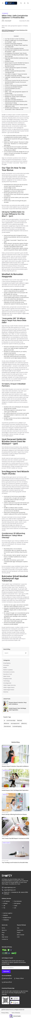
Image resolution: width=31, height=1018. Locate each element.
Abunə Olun (8, 90)
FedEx (15, 905)
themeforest (7, 726)
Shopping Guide (7, 678)
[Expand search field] (21, 3)
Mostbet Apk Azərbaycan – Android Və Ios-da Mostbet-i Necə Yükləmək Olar (17, 108)
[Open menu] (3, 3)
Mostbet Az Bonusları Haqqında (13, 43)
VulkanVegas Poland (8, 689)
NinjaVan (5, 915)
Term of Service (16, 1012)
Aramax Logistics (7, 913)
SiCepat (5, 903)
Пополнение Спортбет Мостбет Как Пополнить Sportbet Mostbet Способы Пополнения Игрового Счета (16, 82)
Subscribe (6, 971)
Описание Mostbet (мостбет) (12, 88)
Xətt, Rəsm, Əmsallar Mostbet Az (14, 100)
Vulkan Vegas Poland (8, 687)
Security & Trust (7, 674)
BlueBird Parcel (7, 917)
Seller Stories (6, 676)
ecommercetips (11, 720)
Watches (5, 692)
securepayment (15, 723)
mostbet (4, 335)
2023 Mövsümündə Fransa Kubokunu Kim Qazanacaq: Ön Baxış (16, 102)
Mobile (5, 667)
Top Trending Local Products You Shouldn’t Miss (15, 862)
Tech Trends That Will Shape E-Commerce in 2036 (15, 838)
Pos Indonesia (18, 901)
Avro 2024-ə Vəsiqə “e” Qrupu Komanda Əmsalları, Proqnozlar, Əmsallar (16, 74)
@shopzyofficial (8, 978)
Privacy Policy (5, 1012)
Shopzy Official (20, 978)
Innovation (6, 665)
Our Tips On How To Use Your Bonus (14, 39)
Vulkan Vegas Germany (9, 685)
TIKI (4, 908)
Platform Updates (8, 670)
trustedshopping (17, 726)
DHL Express (17, 903)
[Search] (25, 653)
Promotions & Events (8, 672)
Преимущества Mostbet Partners (13, 87)
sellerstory (24, 723)
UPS (15, 908)
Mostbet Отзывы (9, 61)
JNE (4, 905)
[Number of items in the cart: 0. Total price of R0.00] (28, 3)
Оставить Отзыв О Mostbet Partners (14, 48)
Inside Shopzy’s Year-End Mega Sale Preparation (15, 790)
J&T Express (6, 901)
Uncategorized (5, 13)
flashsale (19, 720)
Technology (6, 681)
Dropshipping (6, 663)
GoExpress (6, 920)
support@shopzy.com (10, 887)
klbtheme (6, 723)
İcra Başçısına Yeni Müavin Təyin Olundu (16, 53)
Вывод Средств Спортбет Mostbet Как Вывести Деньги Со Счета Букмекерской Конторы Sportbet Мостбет (17, 64)
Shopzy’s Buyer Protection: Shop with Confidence (15, 766)
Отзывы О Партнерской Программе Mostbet (16, 85)
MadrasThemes (9, 1009)
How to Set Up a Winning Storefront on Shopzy (14, 814)
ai (4, 720)
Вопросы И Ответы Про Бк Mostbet (14, 95)
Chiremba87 (8, 21)
